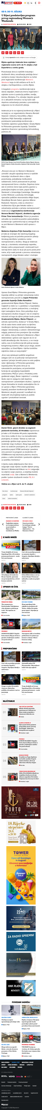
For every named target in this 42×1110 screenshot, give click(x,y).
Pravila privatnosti (23, 1082)
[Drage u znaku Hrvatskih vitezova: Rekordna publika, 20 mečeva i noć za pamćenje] (10, 679)
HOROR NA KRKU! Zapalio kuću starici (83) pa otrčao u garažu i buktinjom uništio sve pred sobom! (10, 636)
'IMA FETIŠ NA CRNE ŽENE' (26, 707)
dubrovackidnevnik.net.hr (16, 1096)
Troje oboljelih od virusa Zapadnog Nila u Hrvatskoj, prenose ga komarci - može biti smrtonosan (10, 555)
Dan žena (5, 491)
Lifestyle (30, 1065)
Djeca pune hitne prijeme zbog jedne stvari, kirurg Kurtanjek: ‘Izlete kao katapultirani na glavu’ (27, 727)
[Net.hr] (4, 1076)
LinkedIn (5, 479)
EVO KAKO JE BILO (28, 521)
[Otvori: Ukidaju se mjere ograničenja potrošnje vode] (10, 1010)
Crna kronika (6, 615)
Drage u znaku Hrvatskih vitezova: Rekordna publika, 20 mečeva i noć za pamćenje (10, 689)
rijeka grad (19, 495)
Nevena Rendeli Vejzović (27, 491)
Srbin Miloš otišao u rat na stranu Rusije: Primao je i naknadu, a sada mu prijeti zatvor (31, 578)
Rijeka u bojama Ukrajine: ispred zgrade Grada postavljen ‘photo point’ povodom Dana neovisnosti (31, 1023)
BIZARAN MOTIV (27, 631)
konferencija (14, 491)
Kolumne (12, 1067)
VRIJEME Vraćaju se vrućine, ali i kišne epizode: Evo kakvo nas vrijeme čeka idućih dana (31, 1050)
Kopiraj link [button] (22, 52)
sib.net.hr (26, 1093)
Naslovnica (5, 1062)
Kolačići (3, 1082)
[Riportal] (7, 3)
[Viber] (10, 52)
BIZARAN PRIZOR (23, 755)
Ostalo (22, 717)
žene (3, 498)
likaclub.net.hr (4, 1100)
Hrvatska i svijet (27, 642)
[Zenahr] (19, 1076)
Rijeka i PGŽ (26, 615)
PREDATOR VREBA (7, 602)
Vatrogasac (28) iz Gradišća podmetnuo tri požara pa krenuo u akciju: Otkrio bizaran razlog (31, 636)
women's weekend (30, 495)
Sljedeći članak (39, 524)
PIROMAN (4, 631)
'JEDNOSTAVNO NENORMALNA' (27, 771)
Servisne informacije (6, 1086)
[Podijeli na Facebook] (2, 52)
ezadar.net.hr (4, 1096)
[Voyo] (12, 1076)
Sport (3, 1065)
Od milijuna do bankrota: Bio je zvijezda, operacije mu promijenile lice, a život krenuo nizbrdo (10, 578)
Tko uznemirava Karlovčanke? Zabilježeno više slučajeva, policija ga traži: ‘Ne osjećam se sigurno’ (10, 608)
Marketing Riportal (9, 24)
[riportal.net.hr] (4, 1105)
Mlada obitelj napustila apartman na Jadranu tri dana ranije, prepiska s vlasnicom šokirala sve (27, 711)
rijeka (11, 495)
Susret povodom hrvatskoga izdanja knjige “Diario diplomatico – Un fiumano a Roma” (29, 527)
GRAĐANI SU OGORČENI (12, 521)
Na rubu (22, 765)
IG (33, 477)
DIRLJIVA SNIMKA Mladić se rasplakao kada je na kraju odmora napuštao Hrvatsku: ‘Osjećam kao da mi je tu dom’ (29, 776)
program (4, 495)
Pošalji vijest (27, 1086)
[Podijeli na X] (6, 52)
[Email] (18, 52)
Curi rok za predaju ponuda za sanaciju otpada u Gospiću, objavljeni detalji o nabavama (31, 555)
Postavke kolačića (12, 1082)
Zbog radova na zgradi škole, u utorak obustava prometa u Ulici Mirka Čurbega (9, 1050)
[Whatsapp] (14, 52)
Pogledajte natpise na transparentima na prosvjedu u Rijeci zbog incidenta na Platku (12, 527)
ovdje (12, 474)
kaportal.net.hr (34, 1093)
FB (30, 477)
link (29, 469)
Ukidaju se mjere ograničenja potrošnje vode (10, 1021)
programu (15, 89)
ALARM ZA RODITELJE (25, 723)
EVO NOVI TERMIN (27, 602)
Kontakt (34, 1086)
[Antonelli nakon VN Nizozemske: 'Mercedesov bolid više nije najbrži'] (31, 656)
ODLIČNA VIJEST (6, 1017)
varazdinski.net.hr (17, 1093)
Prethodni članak (3, 524)
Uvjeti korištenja (18, 1086)
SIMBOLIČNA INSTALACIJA (30, 1017)
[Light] (25, 3)
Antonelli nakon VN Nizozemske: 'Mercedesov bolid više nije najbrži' (30, 665)
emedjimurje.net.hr (6, 1093)
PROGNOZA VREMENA (28, 1045)
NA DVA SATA (5, 1045)
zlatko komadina (12, 498)
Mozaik (22, 1065)
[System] (28, 3)
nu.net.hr (27, 1096)
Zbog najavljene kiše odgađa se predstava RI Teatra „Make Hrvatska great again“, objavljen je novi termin (30, 608)
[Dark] (31, 3)
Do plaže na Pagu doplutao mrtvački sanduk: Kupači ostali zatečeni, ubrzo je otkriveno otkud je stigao (28, 760)
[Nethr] (28, 1076)
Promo (20, 1067)
